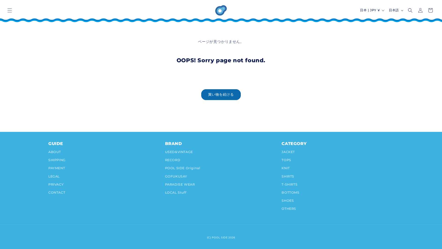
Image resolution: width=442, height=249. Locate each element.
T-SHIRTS (289, 184)
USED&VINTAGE (179, 152)
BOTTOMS (290, 192)
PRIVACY (56, 184)
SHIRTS (288, 176)
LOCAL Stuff (175, 192)
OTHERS (289, 209)
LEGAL (54, 176)
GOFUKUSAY (176, 176)
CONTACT (56, 192)
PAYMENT (56, 168)
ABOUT (54, 152)
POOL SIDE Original (182, 168)
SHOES (288, 201)
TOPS (286, 160)
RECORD (172, 160)
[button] (10, 10)
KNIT (286, 168)
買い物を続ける (221, 94)
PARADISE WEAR (180, 184)
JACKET (288, 152)
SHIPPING (57, 160)
